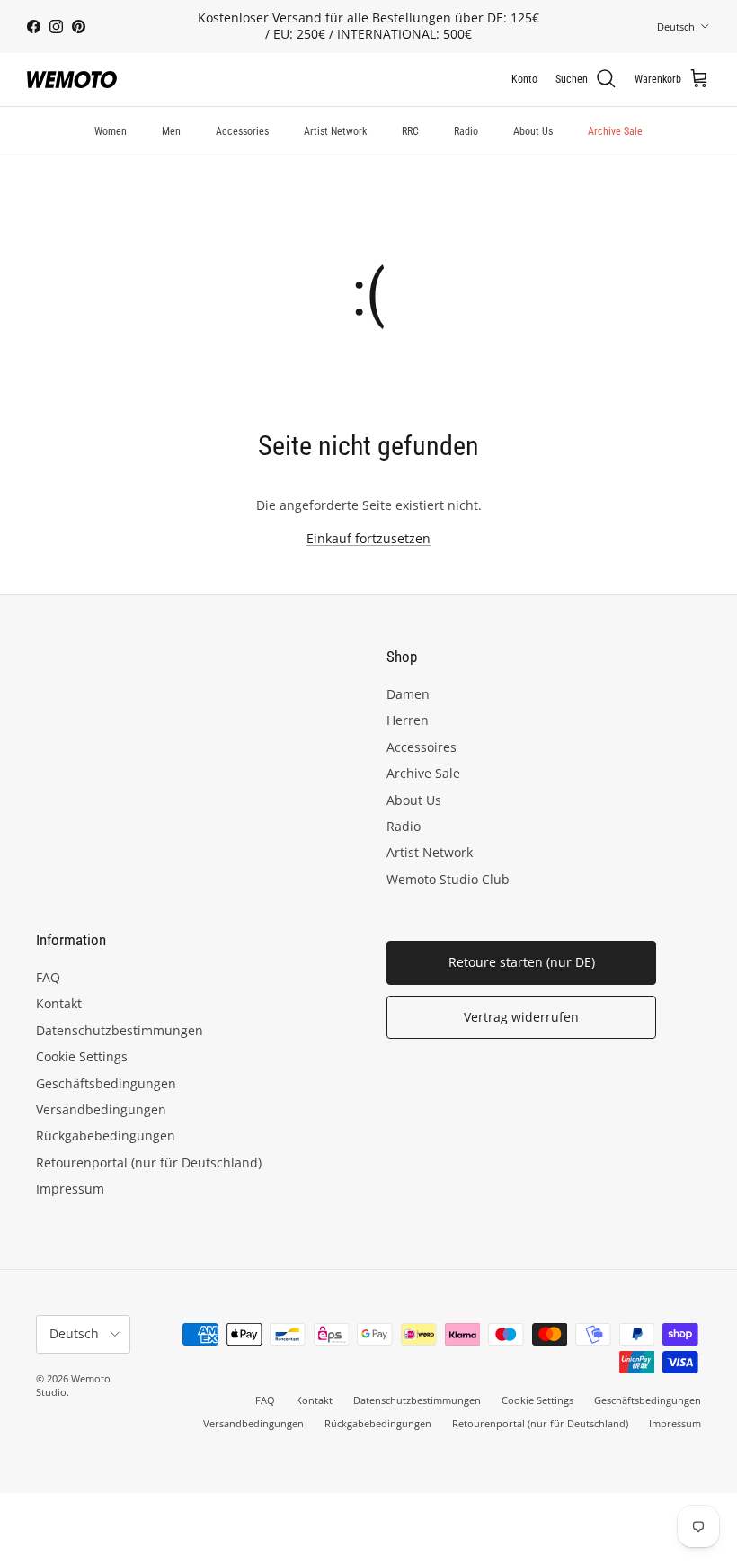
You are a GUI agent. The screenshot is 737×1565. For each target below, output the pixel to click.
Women (110, 131)
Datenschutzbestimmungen (119, 1030)
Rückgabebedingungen (105, 1135)
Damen (408, 693)
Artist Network (335, 131)
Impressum (70, 1188)
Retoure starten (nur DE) (521, 961)
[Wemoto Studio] (72, 79)
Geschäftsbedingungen (106, 1083)
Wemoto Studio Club (448, 879)
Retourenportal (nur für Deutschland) (149, 1162)
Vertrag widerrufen (521, 1016)
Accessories (242, 131)
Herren (407, 720)
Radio (466, 131)
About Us (533, 131)
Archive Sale (615, 131)
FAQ (48, 977)
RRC (410, 131)
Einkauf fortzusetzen (368, 538)
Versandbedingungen (101, 1109)
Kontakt (59, 1003)
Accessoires (421, 747)
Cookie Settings (82, 1056)
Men (171, 131)
